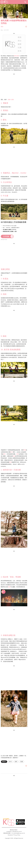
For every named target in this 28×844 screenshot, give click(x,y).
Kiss (2, 30)
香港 (25, 450)
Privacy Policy (17, 835)
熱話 (2, 26)
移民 (4, 454)
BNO (11, 452)
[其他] (26, 27)
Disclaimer (10, 835)
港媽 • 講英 (11, 99)
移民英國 (16, 55)
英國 (9, 586)
